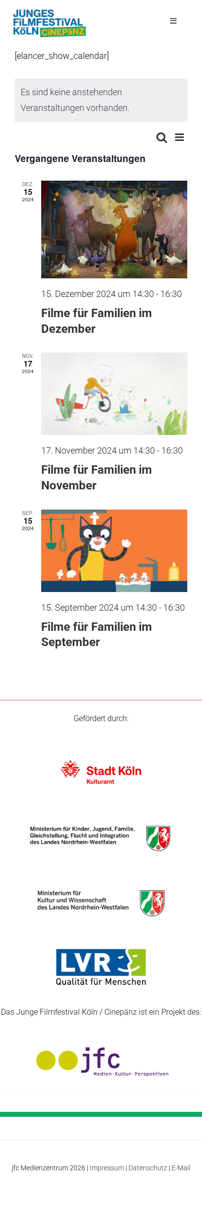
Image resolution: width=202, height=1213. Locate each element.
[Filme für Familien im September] (114, 551)
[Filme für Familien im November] (114, 393)
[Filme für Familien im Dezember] (114, 229)
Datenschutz (147, 1168)
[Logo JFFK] (49, 12)
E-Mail (181, 1168)
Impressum (107, 1168)
